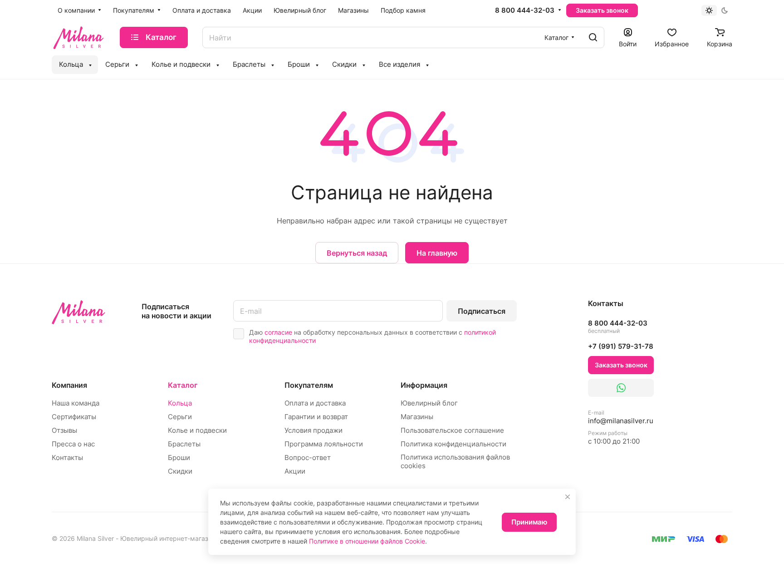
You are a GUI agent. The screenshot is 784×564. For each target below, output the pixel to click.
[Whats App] (621, 388)
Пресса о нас (73, 444)
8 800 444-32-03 (524, 10)
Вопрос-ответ (307, 457)
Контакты (67, 457)
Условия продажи (313, 430)
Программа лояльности (323, 444)
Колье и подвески (197, 430)
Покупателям (308, 385)
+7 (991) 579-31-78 (620, 346)
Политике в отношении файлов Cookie (367, 541)
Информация (424, 385)
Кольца (180, 403)
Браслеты (184, 444)
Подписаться (481, 311)
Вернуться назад (357, 252)
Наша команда (75, 403)
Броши (179, 457)
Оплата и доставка (315, 403)
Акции (294, 471)
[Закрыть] (567, 497)
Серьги (180, 416)
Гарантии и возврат (316, 416)
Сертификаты (74, 416)
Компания (69, 385)
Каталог (182, 385)
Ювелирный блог (429, 403)
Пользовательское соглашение (452, 430)
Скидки (180, 471)
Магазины (417, 416)
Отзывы (64, 430)
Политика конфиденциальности (453, 444)
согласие (278, 332)
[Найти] (593, 37)
